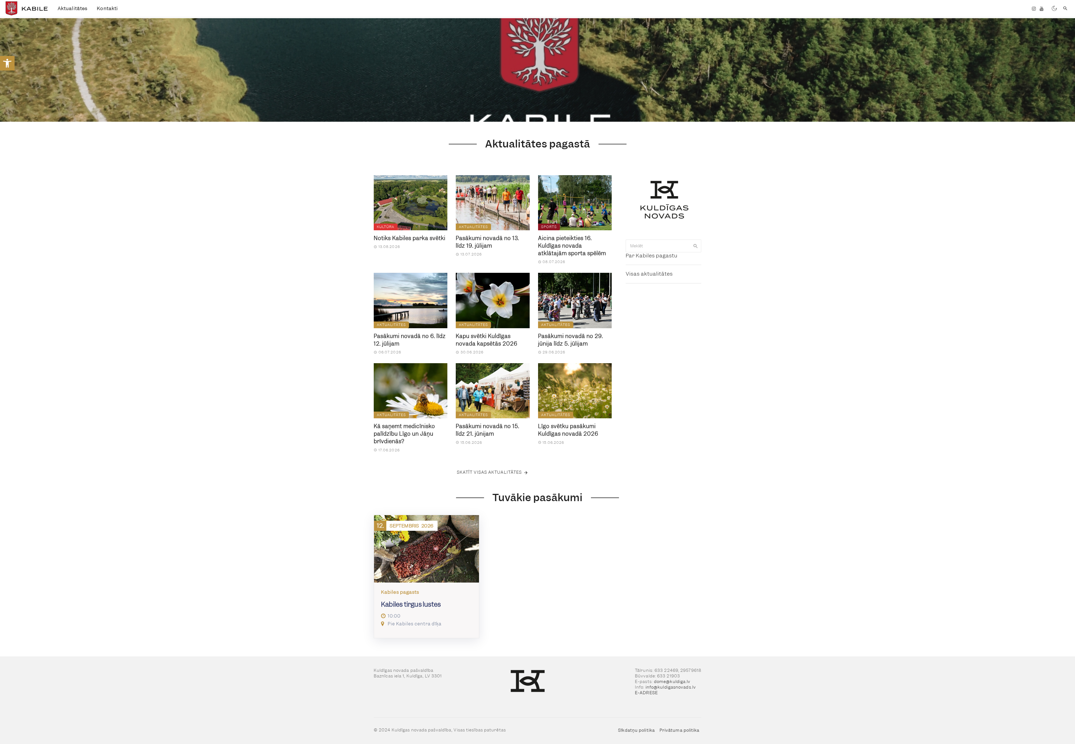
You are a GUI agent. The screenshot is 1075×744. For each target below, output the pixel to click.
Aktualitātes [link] (72, 8)
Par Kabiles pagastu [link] (651, 255)
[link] (7, 63)
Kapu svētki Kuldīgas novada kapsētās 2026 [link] (486, 340)
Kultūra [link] (385, 226)
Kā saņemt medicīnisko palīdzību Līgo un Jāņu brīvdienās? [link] (404, 434)
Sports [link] (549, 226)
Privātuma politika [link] (680, 730)
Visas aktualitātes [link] (649, 273)
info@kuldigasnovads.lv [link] (671, 687)
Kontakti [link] (107, 8)
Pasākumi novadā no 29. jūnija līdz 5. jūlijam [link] (570, 340)
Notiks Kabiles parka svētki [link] (409, 238)
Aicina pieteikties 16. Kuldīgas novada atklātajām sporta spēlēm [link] (572, 246)
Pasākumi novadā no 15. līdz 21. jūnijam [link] (487, 430)
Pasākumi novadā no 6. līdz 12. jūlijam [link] (410, 340)
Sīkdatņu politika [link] (636, 730)
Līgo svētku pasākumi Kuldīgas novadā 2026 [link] (568, 430)
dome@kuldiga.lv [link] (672, 681)
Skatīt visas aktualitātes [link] (489, 472)
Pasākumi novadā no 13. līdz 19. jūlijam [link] (487, 242)
